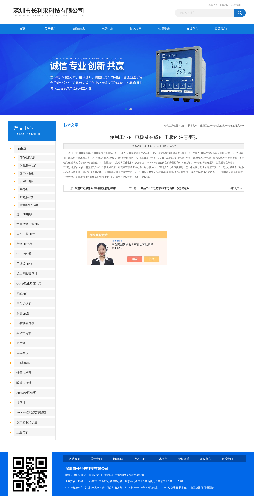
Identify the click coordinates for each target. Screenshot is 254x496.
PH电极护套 (27, 197)
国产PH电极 (27, 173)
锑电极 (24, 189)
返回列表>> (236, 188)
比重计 (20, 343)
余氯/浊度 (22, 313)
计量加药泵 (23, 372)
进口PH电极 (24, 214)
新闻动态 (79, 28)
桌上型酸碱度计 (26, 273)
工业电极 (22, 432)
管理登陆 (209, 487)
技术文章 (136, 28)
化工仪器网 (197, 487)
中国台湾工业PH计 (28, 224)
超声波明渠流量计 (28, 422)
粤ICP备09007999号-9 (135, 487)
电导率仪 (22, 353)
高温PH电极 (27, 181)
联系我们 (236, 4)
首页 (22, 28)
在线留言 (224, 4)
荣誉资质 (164, 28)
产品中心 (107, 28)
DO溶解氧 (23, 363)
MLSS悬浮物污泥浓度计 (32, 412)
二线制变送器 (25, 323)
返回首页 (213, 4)
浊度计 (20, 402)
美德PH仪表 (24, 244)
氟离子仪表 (23, 303)
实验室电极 (23, 333)
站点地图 (173, 487)
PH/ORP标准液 (26, 392)
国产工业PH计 (25, 234)
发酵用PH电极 (28, 165)
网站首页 (74, 458)
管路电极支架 (28, 157)
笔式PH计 (22, 293)
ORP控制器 (23, 253)
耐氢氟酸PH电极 (29, 205)
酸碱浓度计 (23, 382)
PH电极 (21, 148)
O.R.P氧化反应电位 (29, 283)
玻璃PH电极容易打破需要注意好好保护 (95, 188)
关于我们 (51, 28)
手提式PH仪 (24, 263)
